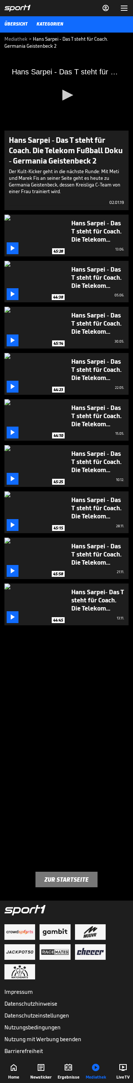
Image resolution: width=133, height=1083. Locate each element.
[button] (66, 95)
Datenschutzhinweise (30, 1003)
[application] (66, 96)
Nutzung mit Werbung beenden (42, 1039)
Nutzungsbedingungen (32, 1027)
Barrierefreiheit (23, 1051)
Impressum (18, 991)
